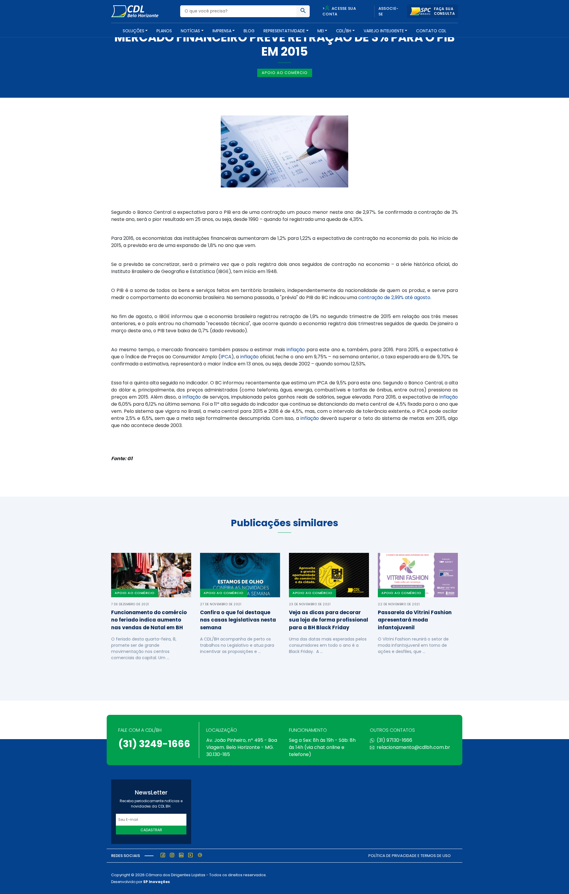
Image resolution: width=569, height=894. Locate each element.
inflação (296, 349)
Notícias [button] (190, 31)
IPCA (225, 356)
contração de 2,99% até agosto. (394, 297)
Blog (249, 31)
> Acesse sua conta (339, 11)
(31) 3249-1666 (154, 743)
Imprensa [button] (221, 31)
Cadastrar (151, 829)
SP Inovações (156, 881)
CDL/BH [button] (343, 31)
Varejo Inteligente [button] (384, 31)
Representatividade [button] (284, 31)
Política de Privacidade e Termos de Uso (409, 855)
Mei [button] (320, 31)
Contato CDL (431, 31)
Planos (164, 31)
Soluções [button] (133, 31)
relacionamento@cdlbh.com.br (413, 747)
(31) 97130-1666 (394, 740)
